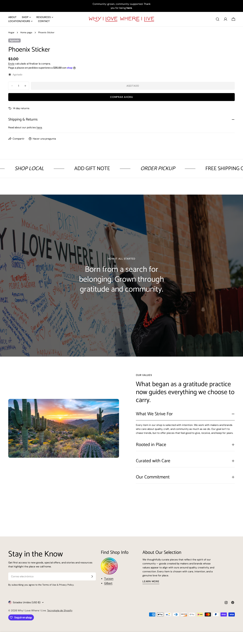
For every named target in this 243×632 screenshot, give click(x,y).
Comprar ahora (121, 97)
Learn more (150, 581)
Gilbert (108, 583)
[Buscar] (217, 19)
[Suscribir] (92, 576)
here (39, 127)
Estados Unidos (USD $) (26, 602)
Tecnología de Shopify (59, 610)
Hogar (11, 32)
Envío (11, 63)
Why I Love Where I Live (32, 610)
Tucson (108, 578)
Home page (26, 32)
